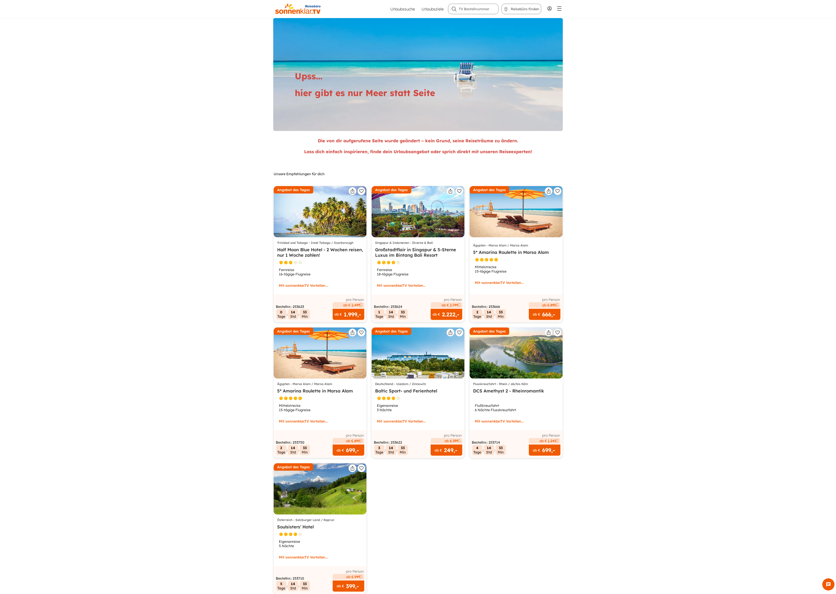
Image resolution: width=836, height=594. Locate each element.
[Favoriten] (361, 191)
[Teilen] (352, 191)
